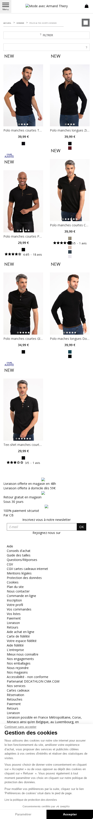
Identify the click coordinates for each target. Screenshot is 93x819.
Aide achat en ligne (20, 632)
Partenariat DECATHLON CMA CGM (33, 681)
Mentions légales (19, 573)
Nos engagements (20, 659)
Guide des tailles (18, 555)
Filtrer (48, 35)
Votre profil (15, 605)
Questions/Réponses (22, 560)
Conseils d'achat (18, 551)
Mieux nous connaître (22, 654)
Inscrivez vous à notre (46, 519)
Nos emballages (18, 663)
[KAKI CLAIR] (70, 238)
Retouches (14, 699)
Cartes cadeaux (18, 690)
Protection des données (24, 578)
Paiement (14, 618)
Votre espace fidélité (22, 641)
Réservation (15, 695)
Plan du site (15, 587)
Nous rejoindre (18, 668)
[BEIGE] (70, 247)
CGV (10, 564)
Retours (12, 627)
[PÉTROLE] (70, 351)
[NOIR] (23, 143)
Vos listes (14, 614)
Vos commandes (19, 609)
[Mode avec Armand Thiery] (46, 6)
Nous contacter (18, 591)
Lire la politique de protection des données (31, 799)
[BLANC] (70, 256)
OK (81, 527)
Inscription (14, 600)
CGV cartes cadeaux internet (27, 569)
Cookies (13, 582)
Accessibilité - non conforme (27, 677)
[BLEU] (70, 251)
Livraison (13, 623)
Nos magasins (17, 672)
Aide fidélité (15, 645)
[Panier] (86, 5)
